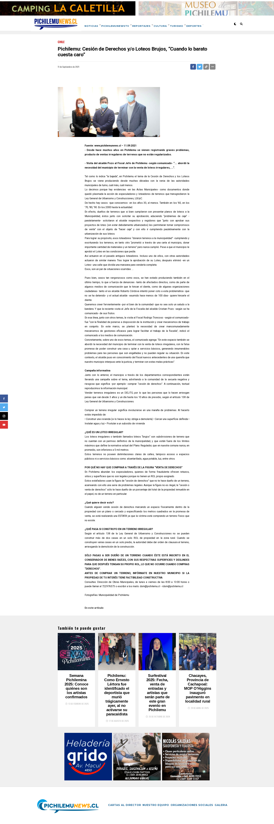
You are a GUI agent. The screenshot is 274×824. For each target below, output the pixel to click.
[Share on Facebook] (193, 67)
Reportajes (141, 25)
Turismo (176, 25)
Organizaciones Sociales (192, 805)
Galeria (221, 805)
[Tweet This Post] (199, 67)
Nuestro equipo (156, 805)
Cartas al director (124, 805)
